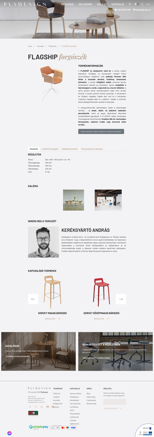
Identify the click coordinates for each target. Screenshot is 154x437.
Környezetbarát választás (92, 149)
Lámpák (56, 397)
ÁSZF (72, 410)
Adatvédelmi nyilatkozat (75, 415)
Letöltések (74, 407)
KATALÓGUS (67, 4)
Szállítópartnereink (70, 149)
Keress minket (75, 393)
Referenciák (91, 403)
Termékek (40, 46)
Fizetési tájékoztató (74, 422)
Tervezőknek (75, 403)
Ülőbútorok (53, 46)
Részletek (34, 149)
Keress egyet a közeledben (97, 358)
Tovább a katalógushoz (18, 356)
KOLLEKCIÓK (85, 4)
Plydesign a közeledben (74, 398)
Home (30, 46)
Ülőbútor (56, 393)
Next (121, 299)
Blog (88, 393)
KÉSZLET (102, 4)
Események (91, 400)
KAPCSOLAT (118, 4)
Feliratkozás (110, 408)
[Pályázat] (33, 413)
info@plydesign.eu (143, 10)
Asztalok (56, 400)
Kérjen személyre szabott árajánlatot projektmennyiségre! (101, 131)
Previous (33, 299)
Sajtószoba (91, 397)
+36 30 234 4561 (124, 10)
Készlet (56, 407)
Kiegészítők (57, 403)
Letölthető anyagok (50, 149)
